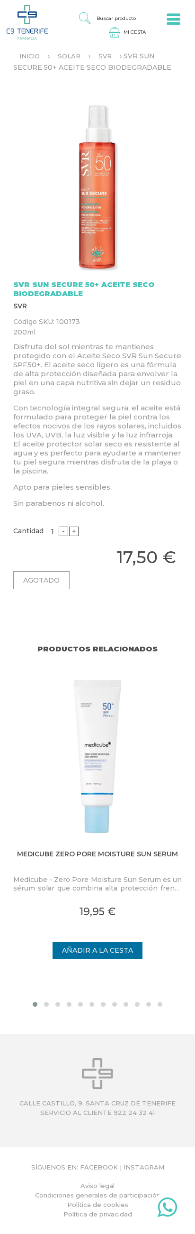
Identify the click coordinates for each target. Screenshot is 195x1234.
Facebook (99, 1167)
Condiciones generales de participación (97, 1195)
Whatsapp (167, 1209)
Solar (69, 56)
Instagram (144, 1167)
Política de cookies (97, 1204)
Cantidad (28, 531)
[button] (35, 1004)
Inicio (29, 56)
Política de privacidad (97, 1214)
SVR (105, 56)
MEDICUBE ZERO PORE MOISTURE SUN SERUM (97, 854)
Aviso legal (97, 1185)
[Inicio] (24, 22)
